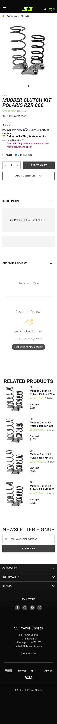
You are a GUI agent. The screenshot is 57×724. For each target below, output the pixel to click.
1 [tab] (28, 86)
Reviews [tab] (23, 283)
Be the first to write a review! (28, 346)
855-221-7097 (30, 653)
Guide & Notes (25, 155)
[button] (28, 201)
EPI (4, 95)
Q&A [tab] (36, 283)
